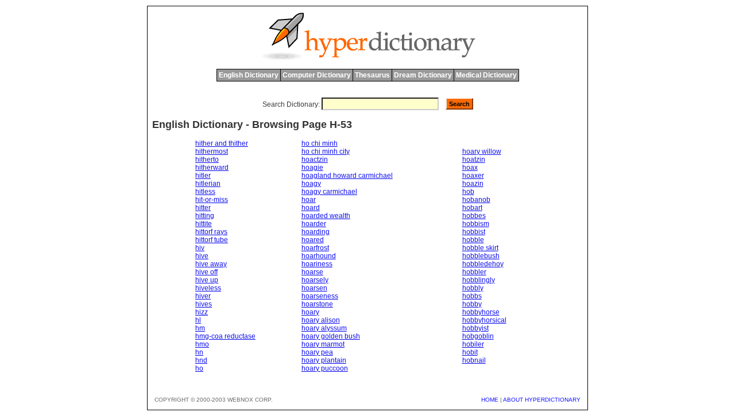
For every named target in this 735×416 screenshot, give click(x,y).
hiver (203, 296)
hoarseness (319, 296)
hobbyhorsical (484, 320)
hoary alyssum (324, 328)
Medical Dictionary (486, 75)
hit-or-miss (211, 200)
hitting (204, 216)
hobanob (476, 200)
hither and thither (221, 143)
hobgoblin (478, 336)
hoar (308, 200)
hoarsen (314, 288)
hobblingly (478, 280)
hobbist (473, 232)
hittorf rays (211, 232)
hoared (312, 240)
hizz (201, 312)
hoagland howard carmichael (347, 176)
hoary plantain (323, 360)
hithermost (211, 151)
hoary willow (481, 151)
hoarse (312, 272)
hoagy (311, 184)
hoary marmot (323, 344)
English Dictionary (248, 75)
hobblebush (481, 256)
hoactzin (314, 159)
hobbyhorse (481, 312)
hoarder (313, 224)
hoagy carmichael (329, 192)
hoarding (315, 232)
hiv (199, 248)
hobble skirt (480, 248)
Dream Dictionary (423, 75)
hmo (202, 344)
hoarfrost (315, 248)
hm (200, 328)
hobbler (474, 272)
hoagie (312, 168)
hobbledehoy (483, 264)
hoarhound (318, 256)
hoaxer (473, 176)
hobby (472, 304)
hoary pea (317, 352)
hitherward (212, 168)
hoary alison (320, 320)
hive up (206, 280)
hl (198, 320)
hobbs (472, 296)
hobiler (473, 344)
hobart (472, 208)
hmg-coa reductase (225, 336)
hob (468, 192)
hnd (201, 360)
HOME (489, 399)
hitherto (207, 159)
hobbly (472, 288)
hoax (470, 168)
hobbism (475, 224)
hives (203, 304)
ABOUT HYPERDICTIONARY (542, 399)
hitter (203, 208)
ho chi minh (319, 143)
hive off (206, 272)
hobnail (474, 360)
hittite (203, 224)
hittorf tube (211, 240)
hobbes (474, 216)
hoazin (472, 184)
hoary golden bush (330, 336)
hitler (203, 176)
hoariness (316, 264)
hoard (310, 208)
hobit (470, 352)
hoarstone (317, 304)
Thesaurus (372, 75)
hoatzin (473, 159)
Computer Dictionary (317, 75)
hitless (205, 192)
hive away (211, 264)
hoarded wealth (325, 216)
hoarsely (314, 280)
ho (199, 368)
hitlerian (207, 184)
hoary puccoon (324, 368)
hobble (473, 240)
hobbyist (475, 328)
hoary (310, 312)
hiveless (208, 288)
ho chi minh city (325, 151)
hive (201, 256)
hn (199, 352)
